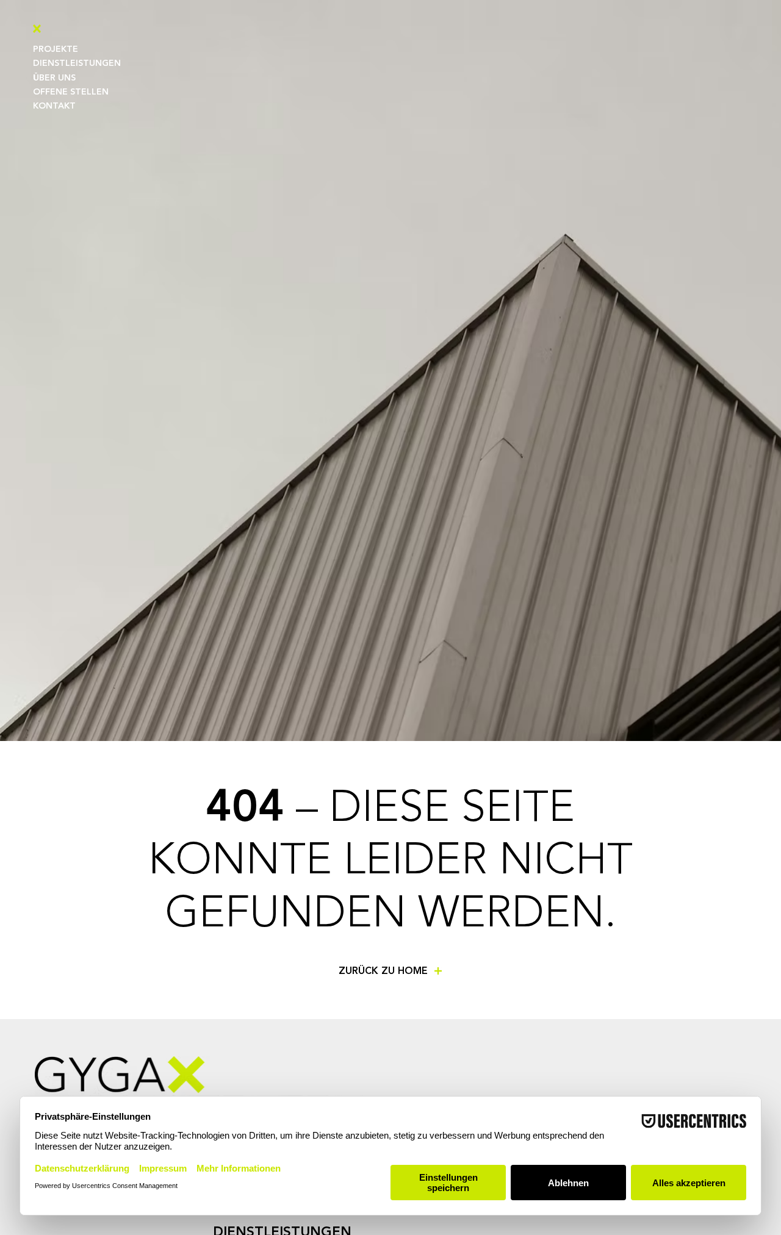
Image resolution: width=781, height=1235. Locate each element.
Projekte (55, 49)
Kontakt (54, 106)
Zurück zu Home (383, 971)
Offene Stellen (71, 92)
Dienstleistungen (77, 63)
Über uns (54, 78)
